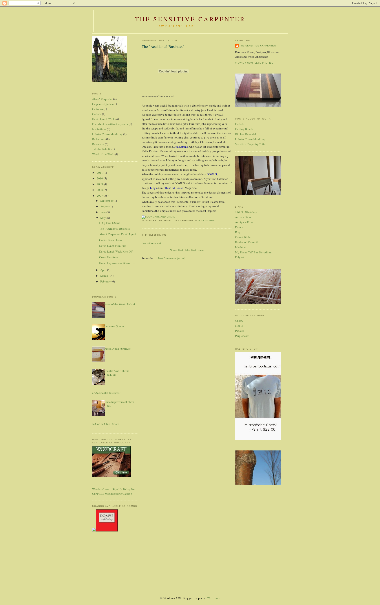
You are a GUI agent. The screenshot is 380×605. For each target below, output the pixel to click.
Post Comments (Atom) (171, 258)
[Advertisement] (105, 551)
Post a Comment (151, 243)
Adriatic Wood (243, 217)
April (103, 270)
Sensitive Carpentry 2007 (250, 144)
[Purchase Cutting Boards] (105, 530)
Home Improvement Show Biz (117, 263)
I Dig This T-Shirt (109, 223)
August (105, 206)
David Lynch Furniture (112, 246)
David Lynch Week (103, 119)
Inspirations (99, 129)
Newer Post (176, 250)
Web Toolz (213, 598)
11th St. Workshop (246, 212)
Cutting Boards (244, 129)
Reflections (99, 139)
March (104, 276)
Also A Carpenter (102, 99)
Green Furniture (108, 257)
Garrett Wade (242, 237)
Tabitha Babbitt (101, 149)
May (103, 218)
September (106, 201)
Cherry (239, 321)
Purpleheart (242, 336)
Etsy (237, 232)
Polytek (239, 257)
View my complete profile (254, 63)
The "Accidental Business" (115, 229)
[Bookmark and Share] (158, 217)
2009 (100, 184)
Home (200, 250)
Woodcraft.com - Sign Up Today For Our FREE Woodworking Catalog (113, 491)
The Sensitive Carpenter (190, 19)
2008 (100, 190)
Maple (239, 326)
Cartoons (97, 109)
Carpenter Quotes (102, 104)
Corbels (96, 114)
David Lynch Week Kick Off (116, 251)
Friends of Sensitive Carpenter (110, 124)
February (105, 281)
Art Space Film (244, 222)
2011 (100, 173)
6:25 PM (203, 220)
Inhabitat (240, 247)
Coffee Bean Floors (110, 240)
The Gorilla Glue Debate (104, 424)
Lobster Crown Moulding (107, 134)
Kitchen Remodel (245, 134)
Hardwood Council (246, 242)
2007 (100, 195)
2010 (100, 178)
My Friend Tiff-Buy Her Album (253, 252)
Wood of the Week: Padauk (120, 304)
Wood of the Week (103, 154)
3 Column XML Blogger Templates (184, 598)
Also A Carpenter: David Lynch (118, 234)
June (103, 212)
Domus (239, 227)
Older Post (190, 250)
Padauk (239, 331)
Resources (98, 144)
